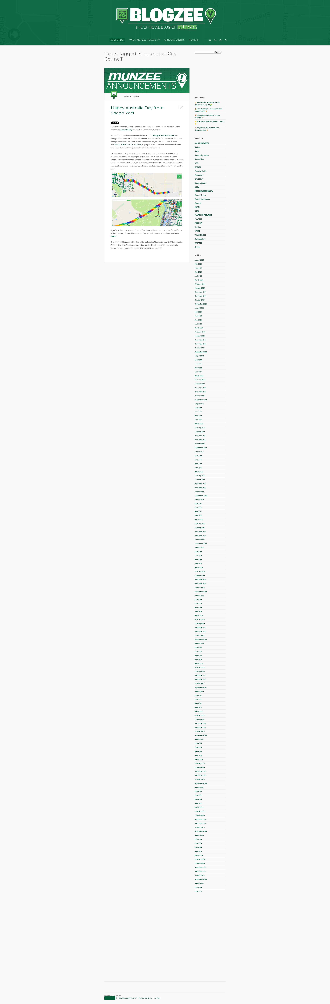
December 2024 (200, 340)
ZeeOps (197, 247)
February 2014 (200, 859)
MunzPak (198, 203)
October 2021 (200, 492)
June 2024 (198, 364)
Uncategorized (200, 239)
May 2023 (198, 416)
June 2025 (198, 316)
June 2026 (198, 268)
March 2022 (199, 472)
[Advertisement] (214, 75)
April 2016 (198, 755)
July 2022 (198, 456)
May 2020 (198, 560)
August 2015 (199, 787)
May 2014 (198, 847)
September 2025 (201, 304)
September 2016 (201, 735)
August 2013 (199, 883)
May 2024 (198, 368)
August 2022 (199, 452)
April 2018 (198, 659)
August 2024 (199, 356)
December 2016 (200, 723)
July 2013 (198, 887)
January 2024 (200, 384)
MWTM (197, 207)
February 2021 (200, 524)
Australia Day (126, 130)
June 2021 (198, 508)
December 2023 (200, 388)
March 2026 (199, 280)
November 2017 (200, 679)
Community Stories (202, 155)
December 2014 (200, 819)
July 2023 (198, 408)
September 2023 (201, 400)
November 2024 (200, 344)
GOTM (197, 187)
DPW (196, 163)
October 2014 (200, 827)
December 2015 (200, 771)
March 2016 (199, 759)
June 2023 (198, 412)
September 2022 (201, 448)
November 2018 (200, 631)
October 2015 (200, 779)
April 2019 (198, 612)
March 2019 (199, 615)
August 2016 (199, 739)
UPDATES (198, 243)
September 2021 (201, 496)
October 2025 (200, 300)
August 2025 (199, 308)
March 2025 (199, 328)
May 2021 (198, 512)
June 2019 (198, 604)
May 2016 (198, 751)
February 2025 (200, 332)
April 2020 (198, 564)
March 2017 (199, 711)
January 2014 (200, 863)
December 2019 (200, 580)
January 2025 (200, 336)
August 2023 (199, 404)
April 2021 (198, 516)
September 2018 (201, 639)
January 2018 (200, 671)
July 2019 (198, 600)
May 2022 (198, 464)
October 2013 (200, 875)
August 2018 (199, 643)
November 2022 (200, 440)
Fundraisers (199, 175)
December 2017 (200, 675)
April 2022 (198, 468)
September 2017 (201, 687)
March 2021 (199, 520)
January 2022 (200, 480)
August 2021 (199, 500)
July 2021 (198, 504)
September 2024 (201, 352)
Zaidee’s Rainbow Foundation (128, 145)
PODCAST (198, 223)
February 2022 (200, 476)
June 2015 (198, 795)
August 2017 (199, 691)
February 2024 (200, 380)
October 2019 (200, 588)
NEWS (197, 211)
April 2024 (198, 372)
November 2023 (200, 392)
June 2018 (198, 651)
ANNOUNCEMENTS (174, 40)
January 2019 (200, 623)
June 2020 (198, 556)
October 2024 (200, 348)
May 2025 (198, 320)
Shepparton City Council (164, 135)
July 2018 (198, 647)
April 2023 (198, 420)
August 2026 (199, 260)
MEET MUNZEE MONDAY (204, 191)
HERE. (113, 236)
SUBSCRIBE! (117, 40)
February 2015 (200, 811)
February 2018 (200, 667)
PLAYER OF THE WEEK (203, 215)
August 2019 (199, 596)
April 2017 (198, 707)
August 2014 (199, 835)
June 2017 (198, 699)
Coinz (197, 151)
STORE (197, 231)
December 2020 (200, 532)
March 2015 (199, 807)
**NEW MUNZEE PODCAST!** (144, 40)
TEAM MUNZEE (200, 235)
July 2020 (198, 552)
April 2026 (198, 276)
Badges (197, 147)
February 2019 (200, 619)
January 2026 (200, 288)
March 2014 (199, 855)
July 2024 (198, 360)
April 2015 (198, 803)
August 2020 (199, 548)
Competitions (199, 159)
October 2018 (200, 635)
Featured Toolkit (200, 171)
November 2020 (200, 536)
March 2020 (199, 568)
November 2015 (200, 775)
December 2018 (200, 627)
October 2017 (200, 683)
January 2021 (200, 528)
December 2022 (200, 436)
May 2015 (198, 799)
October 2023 (200, 396)
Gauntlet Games (201, 183)
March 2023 (199, 424)
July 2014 (198, 839)
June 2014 (198, 843)
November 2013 (200, 871)
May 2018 (198, 655)
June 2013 (198, 891)
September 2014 (201, 831)
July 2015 (198, 791)
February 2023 (200, 428)
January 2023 (200, 432)
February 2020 (200, 572)
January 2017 (200, 719)
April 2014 (198, 851)
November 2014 (200, 823)
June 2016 (198, 747)
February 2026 (200, 284)
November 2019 (200, 584)
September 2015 (201, 783)
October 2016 (200, 731)
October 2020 (200, 540)
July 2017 (198, 695)
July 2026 (198, 264)
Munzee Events (200, 195)
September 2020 (201, 544)
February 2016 (200, 763)
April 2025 (198, 324)
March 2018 (199, 663)
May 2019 (198, 608)
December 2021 (200, 484)
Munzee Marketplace (202, 199)
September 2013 (201, 879)
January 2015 (200, 815)
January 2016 (200, 767)
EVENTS (198, 167)
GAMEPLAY (199, 179)
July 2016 (198, 743)
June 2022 (198, 460)
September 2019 (201, 592)
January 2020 (200, 576)
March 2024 (199, 376)
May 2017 (198, 703)
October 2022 (200, 444)
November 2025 (200, 296)
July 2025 (198, 312)
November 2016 (200, 727)
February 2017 (200, 715)
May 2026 (198, 272)
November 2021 (200, 488)
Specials (198, 227)
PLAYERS (194, 40)
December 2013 (200, 867)
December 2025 (200, 292)
